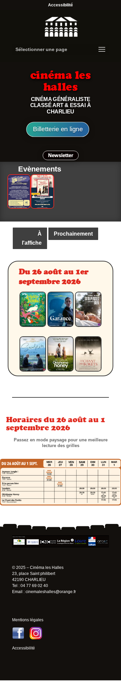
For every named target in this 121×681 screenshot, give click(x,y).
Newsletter (60, 155)
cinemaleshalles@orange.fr (51, 591)
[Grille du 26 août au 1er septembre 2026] (60, 503)
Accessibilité (60, 5)
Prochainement (73, 234)
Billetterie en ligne (58, 129)
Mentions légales (27, 620)
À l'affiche (32, 238)
